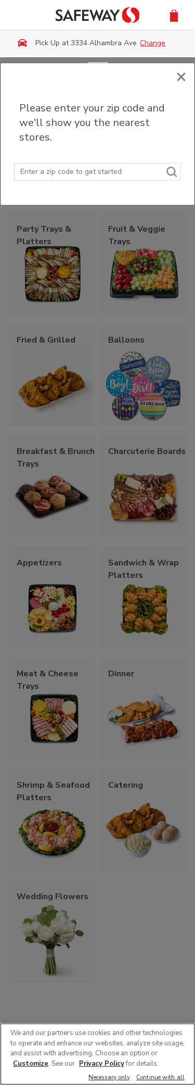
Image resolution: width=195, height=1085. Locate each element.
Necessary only (109, 1078)
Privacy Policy (101, 1063)
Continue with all (160, 1078)
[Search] (172, 172)
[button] (174, 15)
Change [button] (152, 43)
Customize (30, 1063)
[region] (97, 1054)
